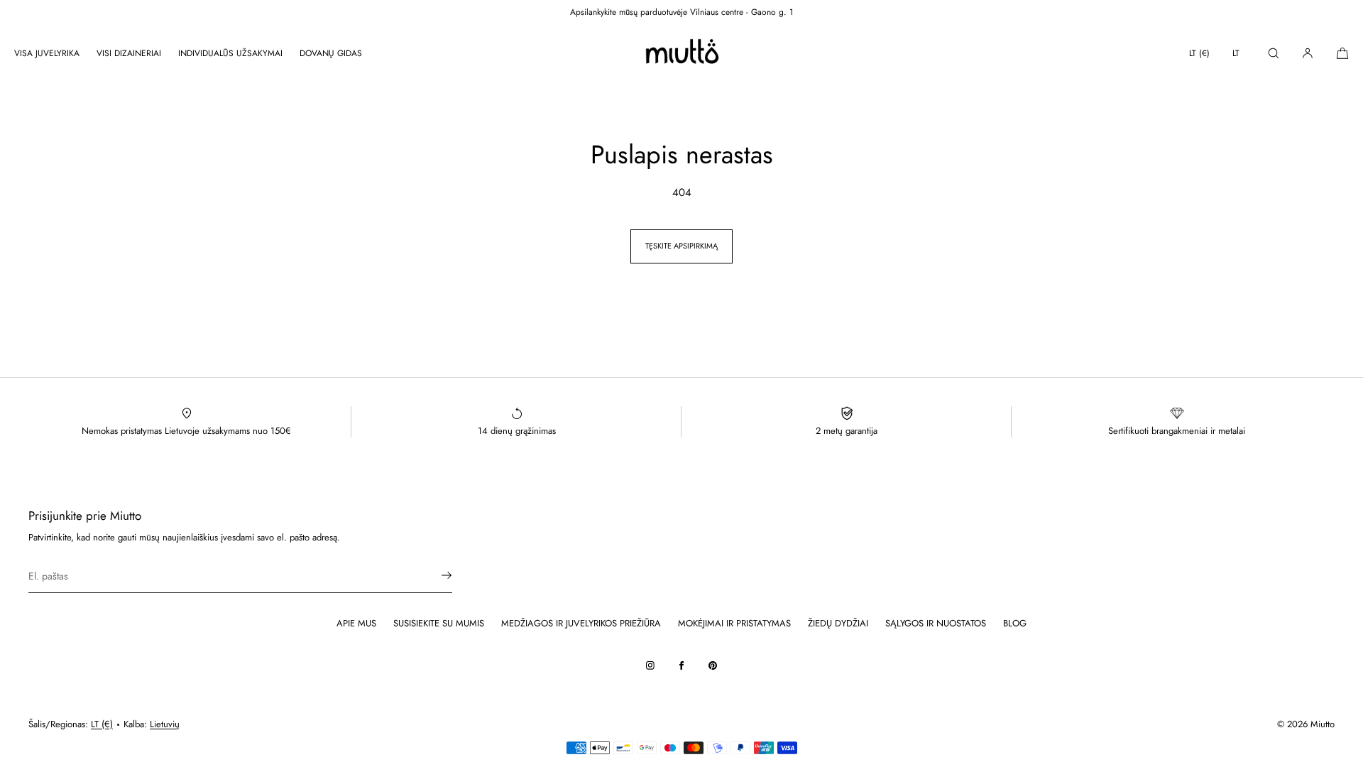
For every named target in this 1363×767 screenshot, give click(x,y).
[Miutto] (681, 53)
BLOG (1015, 623)
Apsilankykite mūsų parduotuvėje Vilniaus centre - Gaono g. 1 (681, 12)
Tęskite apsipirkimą (681, 245)
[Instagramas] (650, 665)
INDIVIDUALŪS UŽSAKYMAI (230, 53)
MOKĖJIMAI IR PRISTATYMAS (734, 623)
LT (1235, 53)
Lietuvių (165, 724)
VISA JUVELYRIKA (47, 53)
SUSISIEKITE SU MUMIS (438, 623)
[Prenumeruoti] (434, 575)
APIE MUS (356, 623)
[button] (1274, 53)
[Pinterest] (712, 665)
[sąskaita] (1307, 53)
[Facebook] (681, 665)
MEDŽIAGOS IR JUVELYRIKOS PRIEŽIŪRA (581, 623)
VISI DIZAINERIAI (129, 53)
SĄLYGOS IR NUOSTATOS (935, 623)
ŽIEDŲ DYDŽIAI (838, 623)
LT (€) (1199, 53)
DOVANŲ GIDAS (331, 53)
